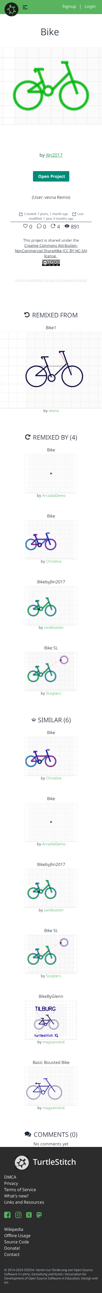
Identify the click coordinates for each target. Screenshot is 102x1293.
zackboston (54, 627)
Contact (12, 1254)
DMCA (10, 1177)
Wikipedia (13, 1229)
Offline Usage (17, 1235)
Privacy (11, 1183)
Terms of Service (20, 1189)
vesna (54, 410)
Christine (53, 561)
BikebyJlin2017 (51, 582)
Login (90, 6)
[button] (25, 8)
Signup (69, 6)
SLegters (53, 693)
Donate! (12, 1248)
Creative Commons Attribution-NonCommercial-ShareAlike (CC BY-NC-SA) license (51, 250)
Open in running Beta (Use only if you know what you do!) (51, 280)
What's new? (16, 1196)
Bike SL (51, 648)
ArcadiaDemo (53, 495)
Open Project (51, 176)
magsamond (54, 1041)
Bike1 (51, 327)
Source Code (16, 1242)
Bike (51, 450)
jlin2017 (54, 155)
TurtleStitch (54, 1161)
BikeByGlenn (51, 996)
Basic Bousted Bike (51, 1062)
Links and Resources (24, 1202)
